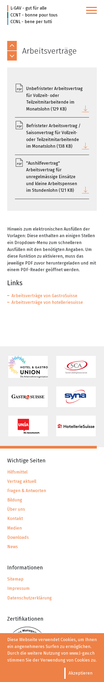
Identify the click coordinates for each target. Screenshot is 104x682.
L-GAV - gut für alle (28, 8)
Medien (14, 528)
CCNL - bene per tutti (31, 21)
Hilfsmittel (17, 472)
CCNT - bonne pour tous (34, 15)
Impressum (18, 588)
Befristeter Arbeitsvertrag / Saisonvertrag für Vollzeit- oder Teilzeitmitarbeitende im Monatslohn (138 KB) (53, 136)
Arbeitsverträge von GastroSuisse (44, 295)
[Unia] (28, 426)
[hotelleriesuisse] (76, 426)
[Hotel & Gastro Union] (28, 367)
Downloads (18, 537)
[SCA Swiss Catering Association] (76, 367)
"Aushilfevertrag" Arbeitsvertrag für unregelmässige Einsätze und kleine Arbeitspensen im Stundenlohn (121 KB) (51, 177)
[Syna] (76, 396)
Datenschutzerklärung (29, 597)
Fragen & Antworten (26, 490)
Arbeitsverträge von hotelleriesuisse (47, 302)
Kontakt (15, 518)
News (12, 546)
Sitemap (15, 579)
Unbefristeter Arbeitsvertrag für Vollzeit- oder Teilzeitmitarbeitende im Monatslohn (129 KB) (54, 99)
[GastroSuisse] (28, 396)
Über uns (16, 509)
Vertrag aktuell (21, 481)
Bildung (14, 499)
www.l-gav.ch (82, 653)
